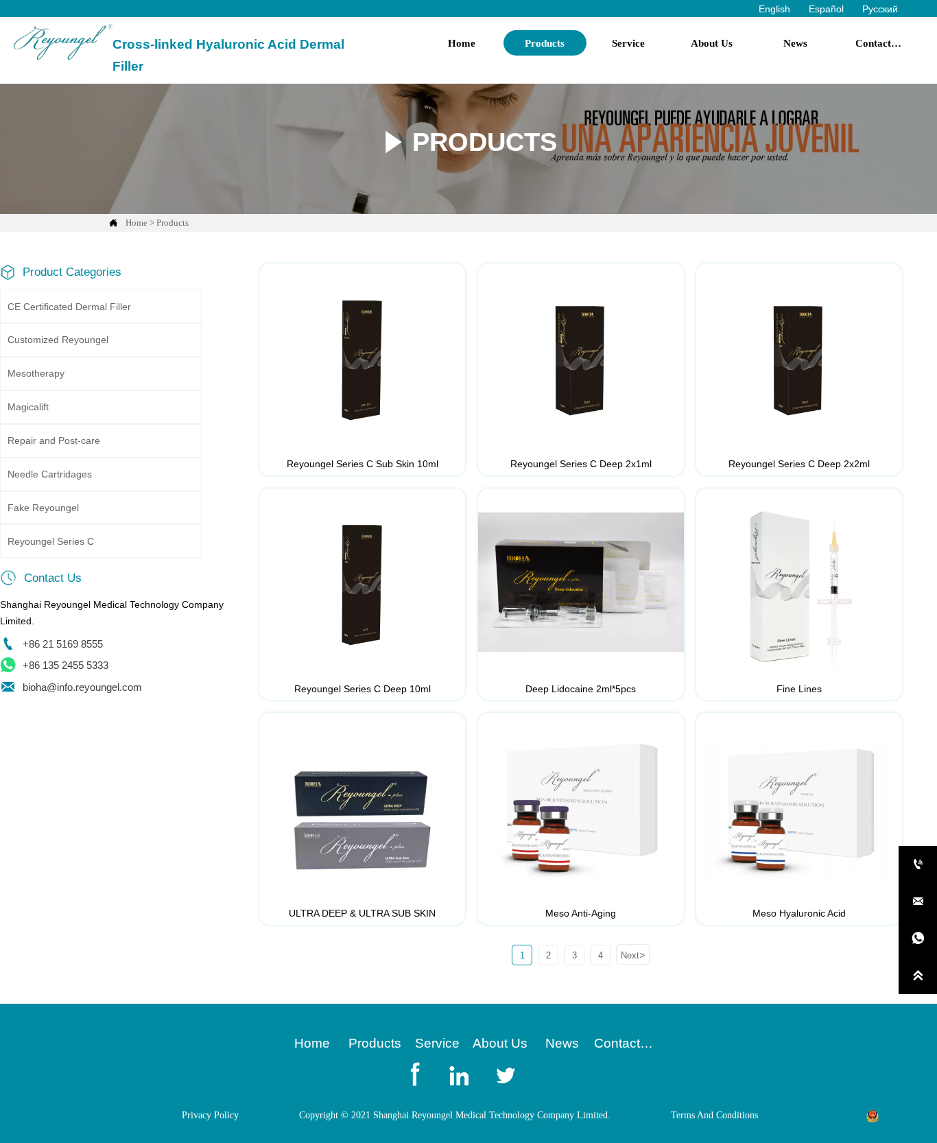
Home (136, 222)
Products (172, 222)
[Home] (63, 42)
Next (633, 955)
